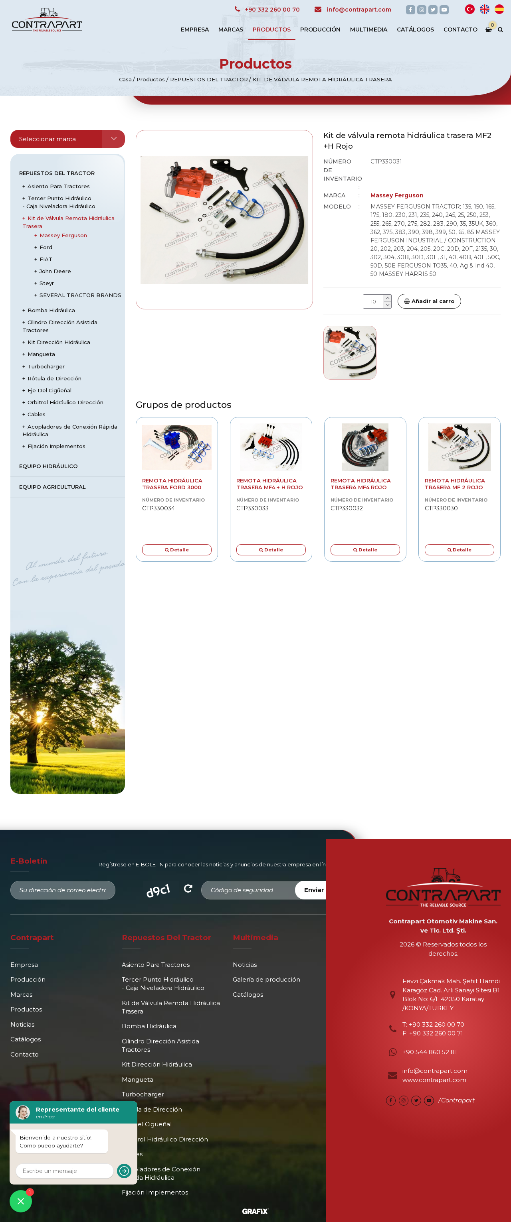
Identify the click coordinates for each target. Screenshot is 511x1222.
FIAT (46, 259)
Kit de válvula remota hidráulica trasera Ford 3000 (172, 484)
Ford (46, 247)
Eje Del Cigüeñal (49, 390)
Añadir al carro (432, 301)
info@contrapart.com (434, 1070)
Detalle (179, 550)
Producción (320, 29)
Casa (125, 79)
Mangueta (41, 354)
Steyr (47, 283)
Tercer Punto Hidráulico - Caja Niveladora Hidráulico (58, 202)
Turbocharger (46, 366)
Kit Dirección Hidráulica (59, 342)
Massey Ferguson (63, 235)
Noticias (22, 1024)
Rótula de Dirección (54, 378)
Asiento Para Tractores (59, 186)
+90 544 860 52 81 (429, 1052)
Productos (272, 29)
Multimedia (368, 29)
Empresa (195, 29)
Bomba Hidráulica (51, 310)
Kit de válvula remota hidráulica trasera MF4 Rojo (361, 484)
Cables (37, 414)
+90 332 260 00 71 (436, 1033)
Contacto (460, 29)
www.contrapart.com (434, 1080)
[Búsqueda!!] (500, 30)
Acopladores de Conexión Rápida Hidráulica (69, 430)
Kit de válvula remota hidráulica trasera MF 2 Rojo (455, 484)
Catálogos (415, 29)
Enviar (314, 889)
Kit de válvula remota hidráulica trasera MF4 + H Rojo (269, 484)
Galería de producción (266, 979)
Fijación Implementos (56, 446)
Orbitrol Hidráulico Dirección (65, 402)
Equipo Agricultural (52, 487)
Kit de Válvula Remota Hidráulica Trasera (68, 222)
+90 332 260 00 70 (435, 1024)
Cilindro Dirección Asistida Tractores (59, 326)
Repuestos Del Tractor (57, 173)
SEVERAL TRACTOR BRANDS (80, 295)
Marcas (230, 29)
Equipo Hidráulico (48, 466)
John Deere (55, 271)
